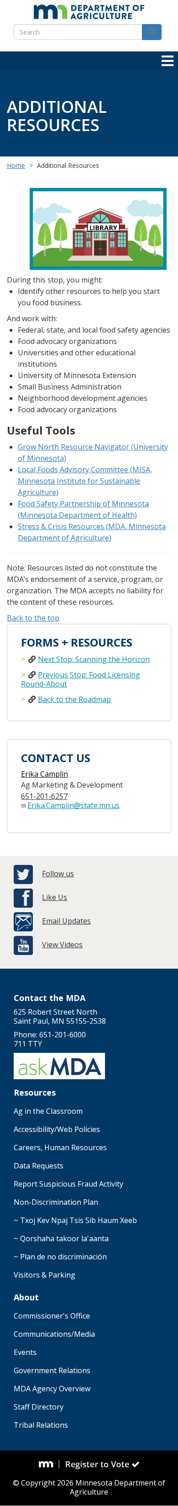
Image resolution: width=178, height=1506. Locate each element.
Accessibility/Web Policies (57, 1129)
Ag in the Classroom (48, 1111)
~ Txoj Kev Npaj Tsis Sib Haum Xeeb (75, 1220)
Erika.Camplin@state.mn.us (73, 805)
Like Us (54, 897)
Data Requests (38, 1166)
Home (16, 165)
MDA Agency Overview (52, 1389)
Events (25, 1352)
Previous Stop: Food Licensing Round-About (80, 679)
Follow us (58, 874)
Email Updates (66, 921)
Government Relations (52, 1370)
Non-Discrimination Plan (56, 1202)
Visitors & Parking (44, 1275)
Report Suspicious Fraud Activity (68, 1184)
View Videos (62, 945)
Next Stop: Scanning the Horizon (94, 659)
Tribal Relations (41, 1425)
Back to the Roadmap (74, 699)
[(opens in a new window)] (49, 1465)
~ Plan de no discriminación (60, 1257)
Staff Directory (38, 1407)
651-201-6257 (44, 796)
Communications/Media (54, 1334)
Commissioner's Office (52, 1316)
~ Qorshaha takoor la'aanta (61, 1238)
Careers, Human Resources (60, 1147)
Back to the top (33, 618)
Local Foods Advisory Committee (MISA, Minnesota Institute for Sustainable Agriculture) (85, 481)
